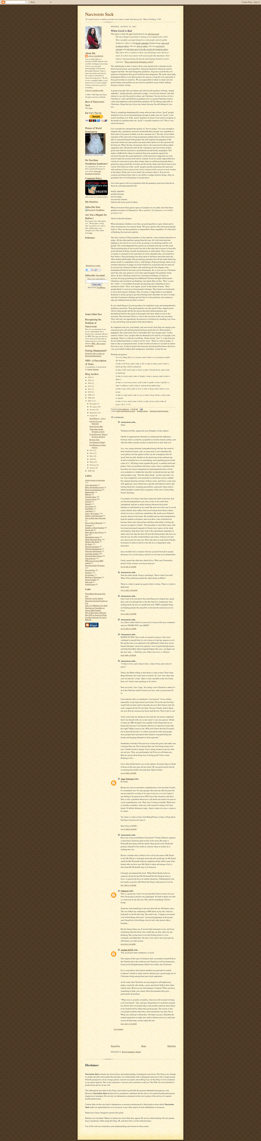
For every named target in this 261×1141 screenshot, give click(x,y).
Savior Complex (91, 579)
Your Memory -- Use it (97, 418)
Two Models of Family (97, 442)
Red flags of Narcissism (93, 577)
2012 (90, 389)
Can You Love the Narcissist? (95, 422)
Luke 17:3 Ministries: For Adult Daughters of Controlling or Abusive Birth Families (96, 607)
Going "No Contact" (92, 513)
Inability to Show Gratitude (94, 527)
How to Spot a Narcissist (93, 523)
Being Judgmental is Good (94, 487)
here (90, 108)
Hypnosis (88, 525)
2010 (90, 392)
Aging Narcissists (91, 485)
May (91, 456)
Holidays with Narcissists (93, 516)
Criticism (88, 501)
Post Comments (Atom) (131, 1051)
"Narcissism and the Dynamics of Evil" (97, 430)
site (130, 33)
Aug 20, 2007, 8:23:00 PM (128, 567)
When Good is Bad (96, 426)
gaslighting (89, 511)
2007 (90, 401)
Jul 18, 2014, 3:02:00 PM (128, 944)
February (93, 465)
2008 (90, 398)
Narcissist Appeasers (92, 546)
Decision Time (94, 439)
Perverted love (90, 570)
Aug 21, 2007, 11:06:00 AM (129, 590)
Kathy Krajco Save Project (94, 532)
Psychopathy (89, 575)
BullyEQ (88, 619)
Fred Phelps (89, 508)
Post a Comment (118, 1029)
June (91, 453)
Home (143, 1046)
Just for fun (89, 530)
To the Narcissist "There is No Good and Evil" (98, 435)
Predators (88, 572)
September (94, 412)
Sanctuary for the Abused (94, 598)
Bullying (88, 494)
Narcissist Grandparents (93, 549)
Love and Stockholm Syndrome (93, 172)
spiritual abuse (90, 584)
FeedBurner (101, 287)
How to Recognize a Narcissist (95, 612)
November (94, 407)
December (93, 404)
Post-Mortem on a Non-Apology (97, 446)
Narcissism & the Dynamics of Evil (139, 61)
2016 (90, 383)
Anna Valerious (95, 56)
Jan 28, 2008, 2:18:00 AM (128, 655)
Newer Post (115, 1046)
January (93, 468)
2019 (90, 380)
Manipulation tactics (92, 537)
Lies (86, 534)
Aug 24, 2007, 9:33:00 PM (128, 629)
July (91, 450)
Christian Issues (90, 497)
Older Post (171, 1046)
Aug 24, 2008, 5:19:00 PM (128, 773)
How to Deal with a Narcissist (95, 518)
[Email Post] (141, 409)
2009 (90, 395)
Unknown (125, 890)
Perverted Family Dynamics (95, 565)
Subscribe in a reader (93, 265)
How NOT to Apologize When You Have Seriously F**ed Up (96, 616)
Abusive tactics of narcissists (95, 480)
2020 (90, 377)
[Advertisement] (94, 300)
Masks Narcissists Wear (93, 539)
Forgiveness (89, 506)
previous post (153, 33)
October (93, 409)
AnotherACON (127, 949)
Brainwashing (90, 492)
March (92, 462)
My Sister (88, 544)
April (92, 459)
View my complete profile (94, 90)
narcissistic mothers (92, 553)
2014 (90, 386)
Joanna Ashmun (93, 369)
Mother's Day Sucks (92, 542)
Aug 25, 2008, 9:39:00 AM (129, 829)
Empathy (88, 504)
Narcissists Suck (99, 14)
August (92, 415)
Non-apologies (90, 558)
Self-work (88, 582)
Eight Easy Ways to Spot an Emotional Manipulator (95, 354)
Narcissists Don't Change (93, 556)
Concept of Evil (90, 499)
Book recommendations (93, 490)
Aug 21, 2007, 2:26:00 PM (128, 614)
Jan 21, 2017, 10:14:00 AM (129, 1024)
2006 (90, 471)
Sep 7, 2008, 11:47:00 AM (128, 885)
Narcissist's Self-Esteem (93, 551)
